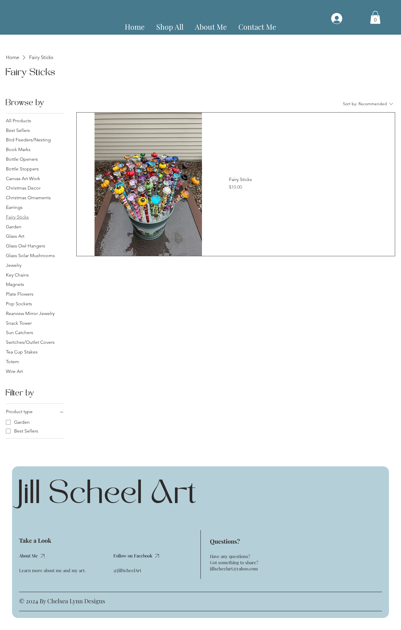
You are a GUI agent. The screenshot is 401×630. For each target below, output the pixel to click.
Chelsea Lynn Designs (76, 601)
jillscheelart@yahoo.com (234, 569)
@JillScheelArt (127, 570)
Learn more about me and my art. (52, 570)
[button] (375, 17)
